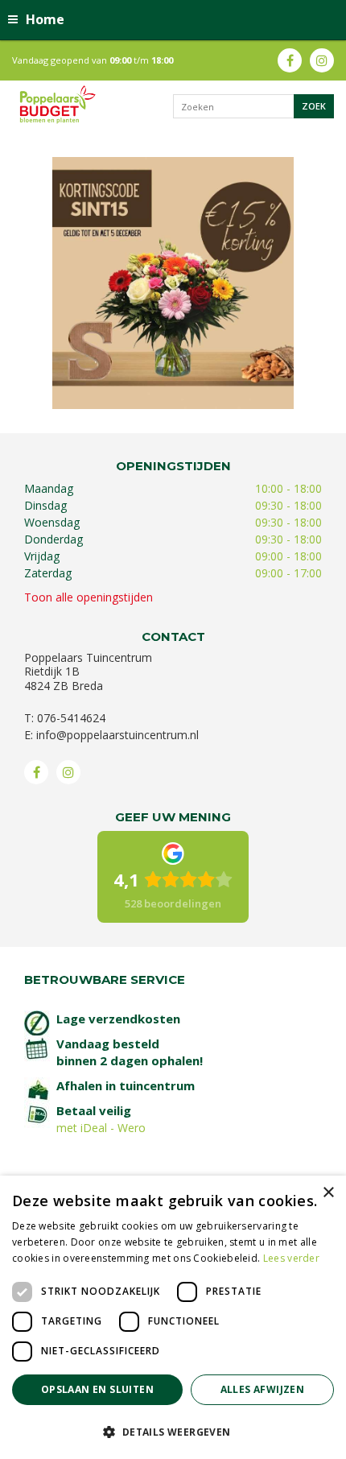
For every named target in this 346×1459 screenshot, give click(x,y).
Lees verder (291, 1258)
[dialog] (173, 1317)
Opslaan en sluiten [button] (97, 1389)
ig (322, 60)
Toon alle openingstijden (88, 597)
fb (290, 60)
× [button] (328, 1193)
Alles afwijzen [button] (262, 1389)
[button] (173, 1431)
